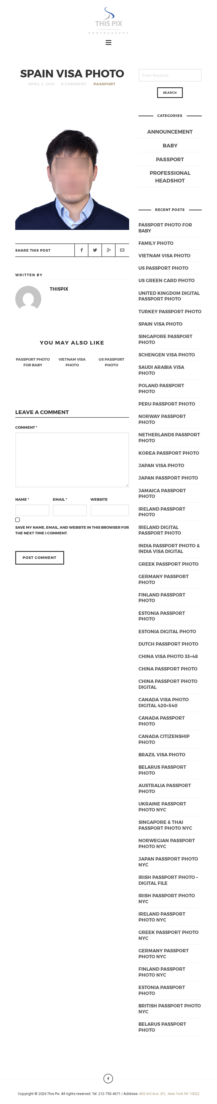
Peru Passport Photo (166, 403)
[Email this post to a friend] (122, 250)
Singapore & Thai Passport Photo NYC (165, 825)
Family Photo (155, 243)
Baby (170, 145)
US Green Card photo (166, 280)
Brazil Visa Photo (161, 754)
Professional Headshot (170, 176)
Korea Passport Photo (168, 453)
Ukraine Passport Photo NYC (162, 806)
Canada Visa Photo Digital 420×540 (163, 702)
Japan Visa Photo (161, 465)
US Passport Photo (163, 268)
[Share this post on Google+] (108, 250)
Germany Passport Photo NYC (163, 953)
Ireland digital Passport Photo (159, 530)
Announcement (170, 131)
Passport (105, 84)
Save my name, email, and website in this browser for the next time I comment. (72, 530)
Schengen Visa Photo (166, 354)
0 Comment (74, 84)
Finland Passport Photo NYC (161, 971)
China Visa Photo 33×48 (168, 656)
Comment (26, 427)
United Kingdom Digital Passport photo (169, 296)
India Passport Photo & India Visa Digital (169, 548)
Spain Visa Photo (160, 323)
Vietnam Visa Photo (164, 255)
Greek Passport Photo (168, 564)
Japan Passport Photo (168, 477)
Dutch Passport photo (168, 643)
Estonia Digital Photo (167, 631)
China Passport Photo (168, 668)
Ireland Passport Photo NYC (161, 916)
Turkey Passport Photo (169, 311)
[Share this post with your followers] (95, 250)
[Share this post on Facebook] (81, 250)
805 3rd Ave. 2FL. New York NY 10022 (169, 1094)
